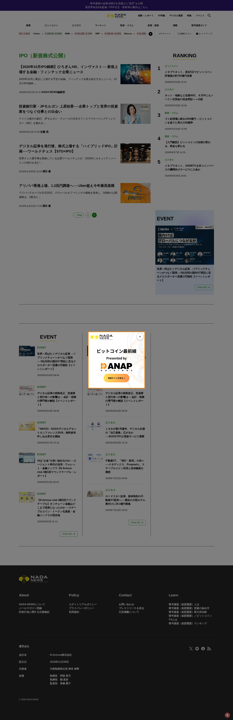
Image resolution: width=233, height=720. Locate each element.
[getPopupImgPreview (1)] (116, 359)
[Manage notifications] (227, 715)
